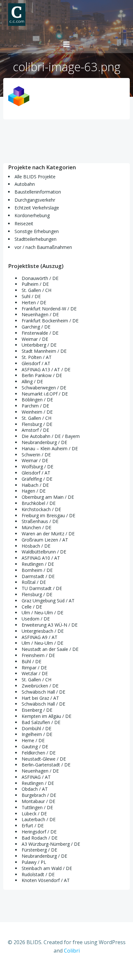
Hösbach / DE (36, 546)
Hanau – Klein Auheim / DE (50, 448)
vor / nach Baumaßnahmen (43, 247)
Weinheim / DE (37, 412)
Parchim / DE (35, 406)
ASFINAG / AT (36, 777)
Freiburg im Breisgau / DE (48, 515)
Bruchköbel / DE (39, 503)
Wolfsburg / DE (37, 466)
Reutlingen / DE (38, 564)
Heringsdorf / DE (39, 832)
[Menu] (66, 44)
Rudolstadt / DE (38, 874)
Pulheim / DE (35, 284)
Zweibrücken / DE (40, 686)
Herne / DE (33, 740)
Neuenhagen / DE (40, 314)
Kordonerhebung (32, 215)
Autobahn (25, 184)
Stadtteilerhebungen (35, 239)
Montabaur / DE (38, 801)
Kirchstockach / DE (41, 509)
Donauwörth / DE (40, 278)
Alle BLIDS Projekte (35, 176)
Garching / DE (36, 327)
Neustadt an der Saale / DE (50, 649)
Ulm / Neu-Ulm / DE (42, 612)
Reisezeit (24, 223)
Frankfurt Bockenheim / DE (50, 321)
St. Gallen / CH (36, 290)
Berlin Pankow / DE (42, 375)
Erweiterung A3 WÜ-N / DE (49, 625)
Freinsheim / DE (38, 655)
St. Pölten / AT (37, 357)
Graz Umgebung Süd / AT (48, 600)
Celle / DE (32, 607)
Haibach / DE (35, 485)
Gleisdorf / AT (36, 363)
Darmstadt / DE (38, 576)
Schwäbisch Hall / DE (43, 692)
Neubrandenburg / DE (44, 442)
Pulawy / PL (34, 862)
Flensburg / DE (37, 424)
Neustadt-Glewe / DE (44, 759)
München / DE (36, 527)
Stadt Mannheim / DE (44, 351)
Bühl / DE (31, 661)
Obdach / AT (35, 789)
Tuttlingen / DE (37, 807)
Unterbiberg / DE (39, 345)
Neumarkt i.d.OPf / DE (45, 394)
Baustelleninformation (38, 192)
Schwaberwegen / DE (44, 388)
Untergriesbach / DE (43, 631)
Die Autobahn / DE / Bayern (51, 436)
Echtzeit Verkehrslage (37, 208)
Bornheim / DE (37, 570)
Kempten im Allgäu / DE (46, 716)
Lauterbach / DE (39, 819)
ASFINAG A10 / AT (41, 558)
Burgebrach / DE (39, 795)
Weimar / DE (35, 339)
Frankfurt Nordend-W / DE (49, 309)
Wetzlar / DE (35, 673)
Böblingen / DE (37, 399)
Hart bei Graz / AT (40, 698)
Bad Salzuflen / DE (41, 722)
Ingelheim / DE (37, 734)
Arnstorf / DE (35, 430)
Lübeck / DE (34, 813)
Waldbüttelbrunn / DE (44, 552)
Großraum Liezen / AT (45, 540)
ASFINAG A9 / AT (39, 637)
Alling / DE (32, 381)
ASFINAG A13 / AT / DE (46, 369)
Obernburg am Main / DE (48, 497)
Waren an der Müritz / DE (48, 533)
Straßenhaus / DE (40, 521)
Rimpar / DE (34, 667)
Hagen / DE (34, 491)
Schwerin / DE (36, 455)
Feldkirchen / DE (39, 753)
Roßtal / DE (34, 582)
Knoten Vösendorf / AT (46, 880)
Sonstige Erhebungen (37, 231)
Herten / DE (34, 302)
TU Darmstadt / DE (42, 588)
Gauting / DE (35, 746)
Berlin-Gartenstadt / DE (46, 765)
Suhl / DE (31, 296)
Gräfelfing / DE (37, 479)
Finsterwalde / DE (40, 333)
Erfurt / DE (33, 825)
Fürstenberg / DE (39, 850)
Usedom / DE (36, 619)
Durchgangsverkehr (35, 200)
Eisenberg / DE (37, 710)
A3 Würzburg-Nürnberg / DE (51, 844)
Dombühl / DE (36, 728)
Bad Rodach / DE (39, 838)
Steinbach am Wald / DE (47, 868)
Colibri (72, 950)
